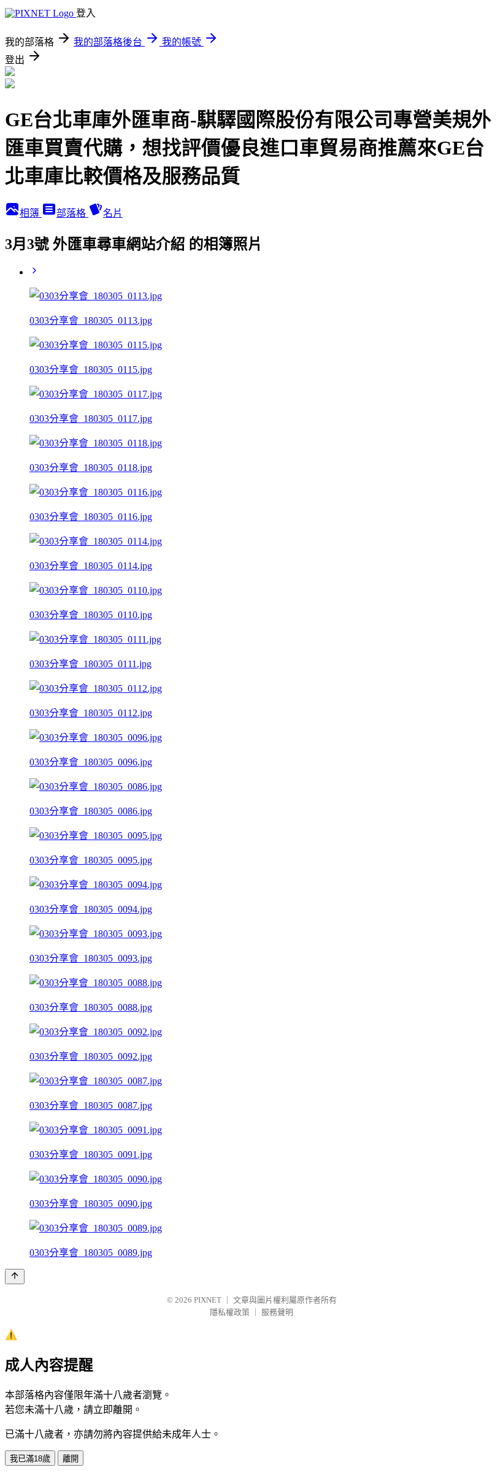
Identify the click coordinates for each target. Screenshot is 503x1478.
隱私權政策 (230, 1312)
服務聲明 (277, 1312)
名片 (113, 213)
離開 (71, 1458)
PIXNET (207, 1299)
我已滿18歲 (30, 1458)
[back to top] (15, 1276)
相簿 (31, 213)
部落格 (72, 213)
